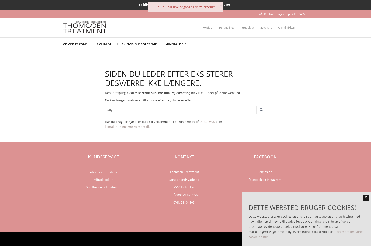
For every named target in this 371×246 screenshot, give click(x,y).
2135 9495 (207, 122)
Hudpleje (248, 27)
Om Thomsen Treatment (103, 187)
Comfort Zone (75, 44)
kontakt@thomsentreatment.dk (127, 127)
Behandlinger (227, 27)
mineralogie (175, 44)
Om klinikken (286, 27)
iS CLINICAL (104, 44)
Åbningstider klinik (103, 172)
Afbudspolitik (103, 180)
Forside (207, 27)
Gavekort (266, 27)
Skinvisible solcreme (139, 44)
